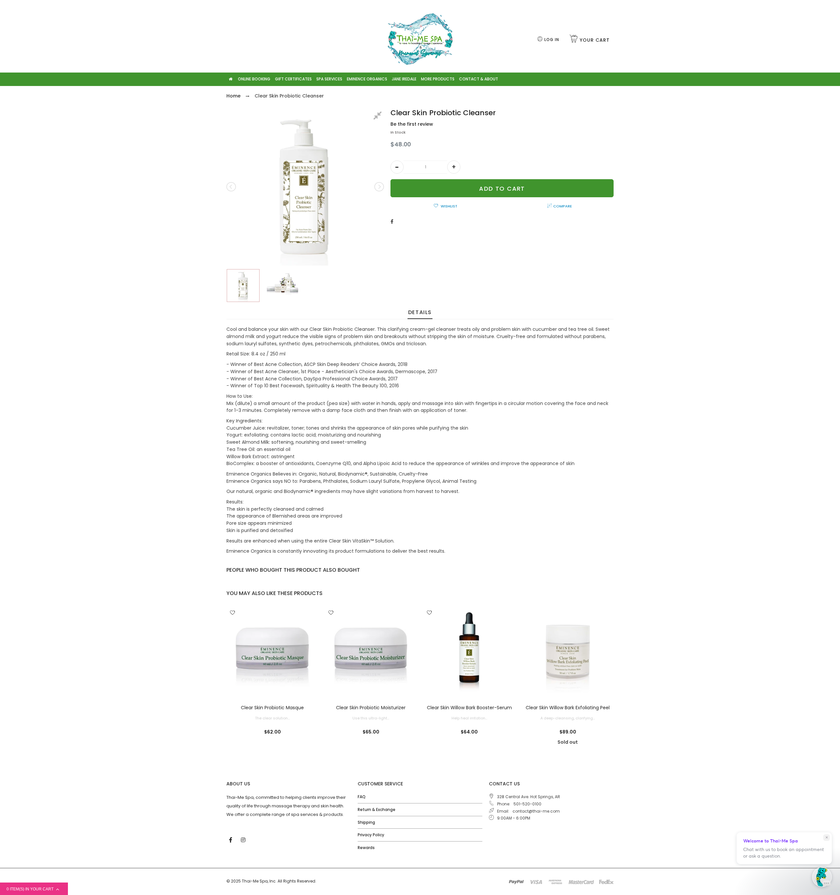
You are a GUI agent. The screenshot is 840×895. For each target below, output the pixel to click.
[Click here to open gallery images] (378, 116)
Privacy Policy (371, 835)
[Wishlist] (232, 613)
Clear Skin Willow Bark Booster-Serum (469, 707)
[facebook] (231, 839)
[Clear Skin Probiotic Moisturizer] (370, 652)
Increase (453, 167)
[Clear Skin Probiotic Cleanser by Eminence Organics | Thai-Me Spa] (244, 285)
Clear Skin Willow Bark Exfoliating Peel (568, 707)
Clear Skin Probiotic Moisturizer (371, 707)
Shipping (366, 822)
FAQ (362, 796)
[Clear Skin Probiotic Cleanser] (284, 285)
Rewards (366, 847)
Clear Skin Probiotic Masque (272, 707)
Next (378, 186)
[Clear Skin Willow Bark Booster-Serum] (469, 652)
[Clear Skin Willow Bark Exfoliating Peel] (567, 652)
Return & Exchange (376, 809)
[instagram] (244, 839)
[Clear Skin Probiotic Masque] (272, 652)
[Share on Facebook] (391, 221)
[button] (397, 167)
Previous (231, 186)
